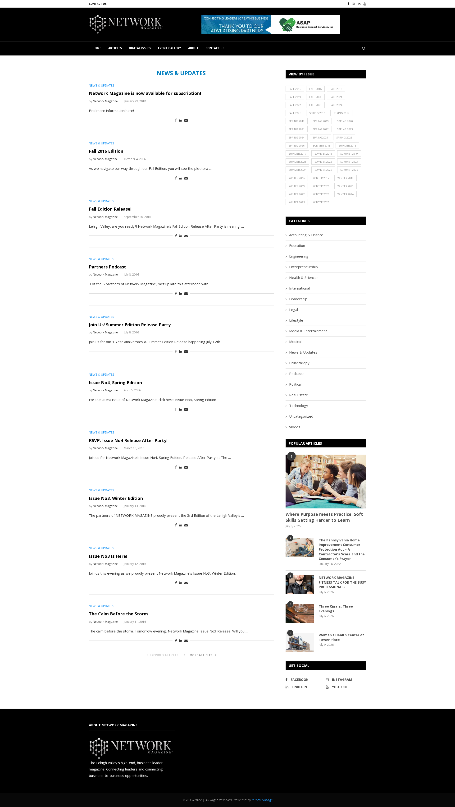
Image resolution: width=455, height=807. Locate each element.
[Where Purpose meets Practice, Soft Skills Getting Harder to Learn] (326, 481)
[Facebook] (348, 4)
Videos (294, 426)
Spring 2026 (297, 145)
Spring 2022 (321, 129)
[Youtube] (365, 4)
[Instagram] (353, 4)
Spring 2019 (321, 121)
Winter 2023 (321, 194)
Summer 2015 (321, 145)
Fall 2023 (315, 105)
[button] (270, 24)
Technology (298, 405)
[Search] (363, 48)
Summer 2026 (349, 169)
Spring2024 (320, 137)
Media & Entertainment (308, 330)
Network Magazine (105, 101)
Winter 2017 (321, 178)
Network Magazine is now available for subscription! (145, 93)
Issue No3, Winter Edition (116, 498)
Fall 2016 (315, 89)
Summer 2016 (347, 145)
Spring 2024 (297, 137)
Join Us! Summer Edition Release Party (130, 324)
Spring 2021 (297, 129)
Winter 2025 (297, 202)
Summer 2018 (323, 153)
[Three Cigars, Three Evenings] (300, 613)
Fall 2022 (295, 105)
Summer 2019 (349, 153)
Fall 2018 (336, 89)
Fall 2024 (336, 105)
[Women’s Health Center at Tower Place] (300, 642)
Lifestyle (296, 320)
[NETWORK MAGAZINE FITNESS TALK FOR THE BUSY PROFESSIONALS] (300, 584)
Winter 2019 (297, 186)
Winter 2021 (345, 186)
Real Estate (298, 394)
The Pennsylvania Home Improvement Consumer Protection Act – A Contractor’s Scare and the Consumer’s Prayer (342, 549)
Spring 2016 (317, 113)
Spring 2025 (344, 137)
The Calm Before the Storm (118, 614)
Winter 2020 (321, 186)
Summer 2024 (297, 169)
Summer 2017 (297, 153)
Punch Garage (262, 800)
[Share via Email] (186, 120)
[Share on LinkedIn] (180, 120)
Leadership (298, 298)
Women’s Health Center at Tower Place (341, 637)
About (193, 48)
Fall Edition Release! (110, 209)
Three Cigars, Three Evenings (336, 608)
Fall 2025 (295, 113)
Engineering (298, 256)
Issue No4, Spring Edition (115, 382)
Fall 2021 (336, 97)
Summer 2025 (323, 169)
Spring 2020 (345, 121)
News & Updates (303, 352)
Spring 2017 (341, 113)
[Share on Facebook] (176, 120)
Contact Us (98, 3)
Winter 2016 (297, 178)
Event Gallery (169, 48)
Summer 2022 (323, 161)
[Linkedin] (359, 4)
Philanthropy (299, 362)
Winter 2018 (345, 178)
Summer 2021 (297, 161)
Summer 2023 (349, 161)
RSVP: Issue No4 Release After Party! (128, 440)
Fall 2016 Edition (106, 151)
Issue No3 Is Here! (108, 556)
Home (96, 48)
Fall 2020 (315, 97)
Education (297, 245)
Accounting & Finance (306, 234)
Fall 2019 (295, 97)
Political (295, 384)
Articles (115, 48)
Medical (295, 341)
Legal (293, 309)
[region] (283, 24)
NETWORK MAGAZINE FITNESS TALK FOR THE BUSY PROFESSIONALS (342, 582)
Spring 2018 (297, 121)
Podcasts (297, 373)
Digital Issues (140, 48)
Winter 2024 (345, 194)
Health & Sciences (303, 277)
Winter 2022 (297, 194)
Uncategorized (301, 416)
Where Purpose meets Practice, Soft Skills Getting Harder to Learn (324, 517)
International (299, 288)
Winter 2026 (321, 202)
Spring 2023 (345, 129)
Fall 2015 (295, 89)
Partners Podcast (107, 267)
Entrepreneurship (303, 266)
